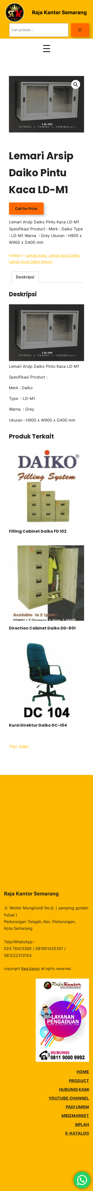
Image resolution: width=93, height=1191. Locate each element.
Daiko (24, 746)
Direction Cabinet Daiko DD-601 (42, 628)
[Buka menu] (47, 49)
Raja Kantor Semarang (59, 12)
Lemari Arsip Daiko (64, 255)
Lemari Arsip (36, 255)
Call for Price (26, 208)
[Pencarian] (80, 30)
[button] (75, 84)
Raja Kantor (30, 968)
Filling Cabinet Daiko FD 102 (37, 531)
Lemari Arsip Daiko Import (30, 261)
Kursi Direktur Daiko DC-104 (38, 725)
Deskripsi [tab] (25, 276)
